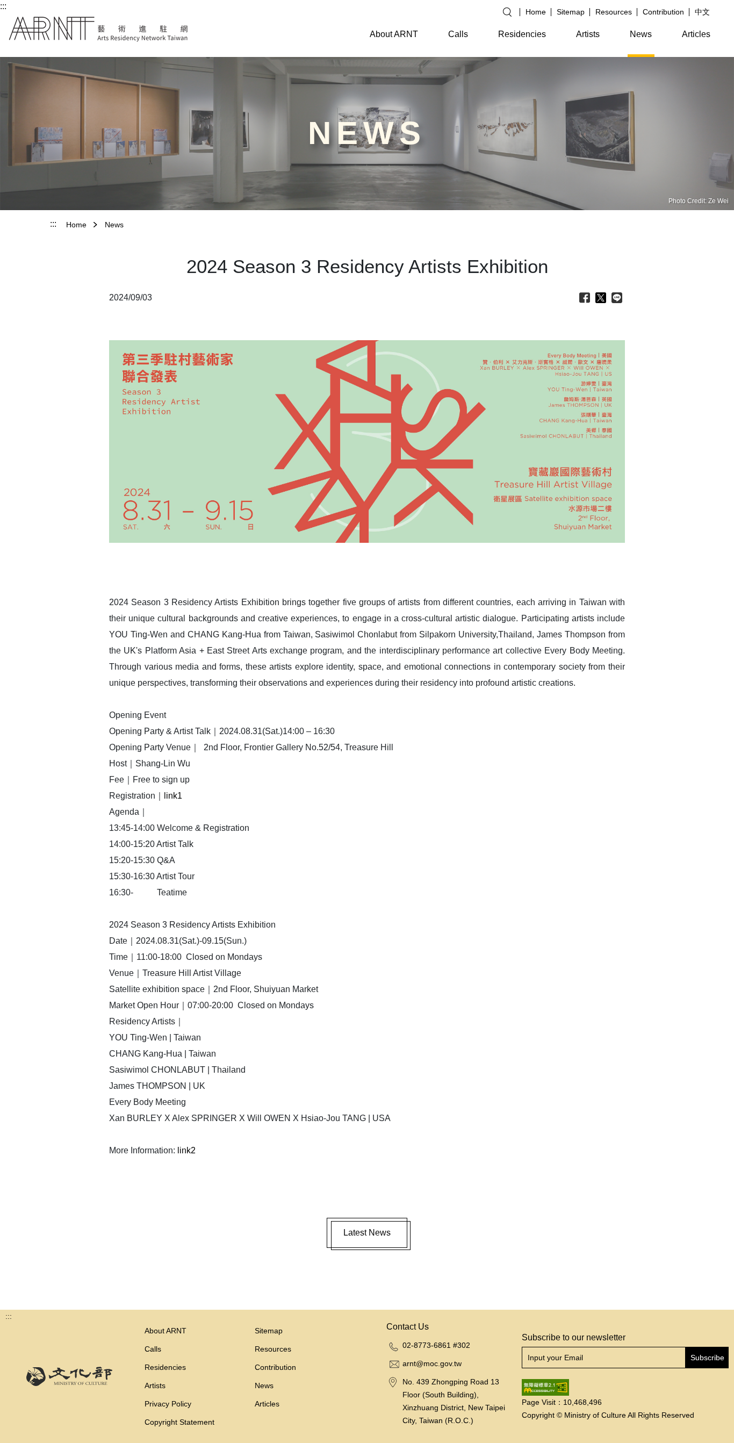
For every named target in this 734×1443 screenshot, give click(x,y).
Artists (588, 34)
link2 (186, 1150)
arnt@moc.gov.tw (432, 1363)
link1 (173, 795)
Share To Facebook (584, 297)
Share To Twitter (600, 297)
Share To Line (616, 297)
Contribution (663, 12)
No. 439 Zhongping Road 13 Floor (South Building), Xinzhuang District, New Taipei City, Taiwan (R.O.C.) (453, 1401)
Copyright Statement (179, 1422)
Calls (458, 34)
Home (536, 12)
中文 (702, 12)
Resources (613, 12)
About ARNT (394, 34)
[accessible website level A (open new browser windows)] (545, 1386)
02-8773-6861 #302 (436, 1345)
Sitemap (571, 12)
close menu (214, 36)
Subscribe (707, 1357)
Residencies (165, 1367)
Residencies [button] (522, 34)
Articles (696, 34)
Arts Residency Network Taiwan (98, 29)
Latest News (367, 1232)
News (641, 34)
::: (3, 6)
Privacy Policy (168, 1403)
